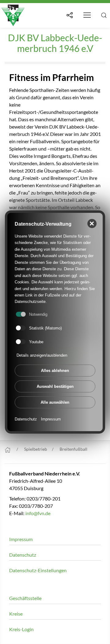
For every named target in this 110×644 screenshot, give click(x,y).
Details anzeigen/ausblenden (41, 355)
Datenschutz (26, 419)
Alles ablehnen (55, 370)
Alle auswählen (55, 402)
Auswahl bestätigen (55, 386)
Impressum (51, 419)
